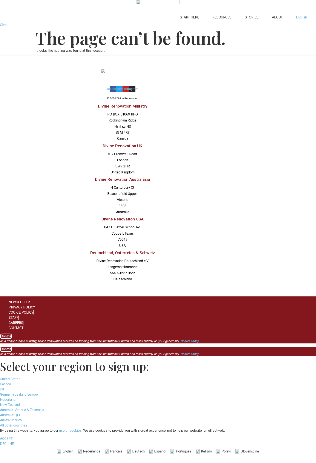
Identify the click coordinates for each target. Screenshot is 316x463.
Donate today (190, 341)
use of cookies (70, 430)
